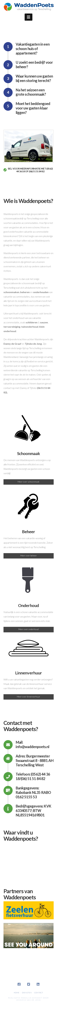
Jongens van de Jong (28, 1000)
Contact (38, 993)
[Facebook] (19, 984)
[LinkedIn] (38, 984)
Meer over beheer (28, 555)
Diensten (27, 993)
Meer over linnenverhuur (28, 696)
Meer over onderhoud (28, 629)
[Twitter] (28, 984)
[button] (28, 17)
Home (16, 993)
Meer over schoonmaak (28, 481)
